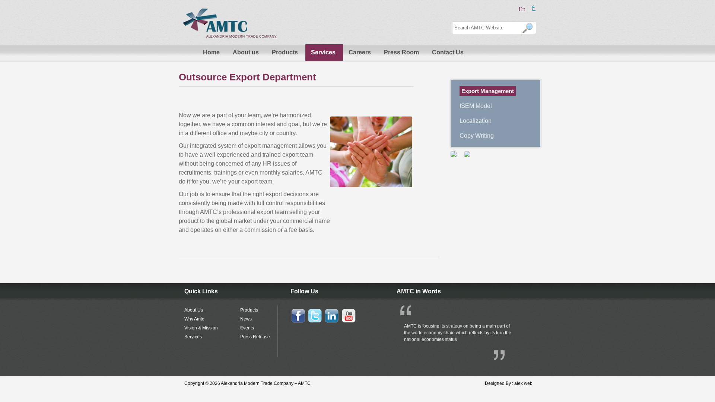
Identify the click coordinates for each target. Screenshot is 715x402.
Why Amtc (194, 319)
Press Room (401, 52)
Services (323, 52)
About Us (193, 310)
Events (247, 328)
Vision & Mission (201, 328)
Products (285, 52)
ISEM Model (476, 106)
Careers (360, 52)
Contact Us (448, 52)
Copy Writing (477, 136)
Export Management (487, 91)
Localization (476, 121)
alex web (523, 383)
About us (246, 52)
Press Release (255, 336)
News (246, 319)
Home (211, 52)
